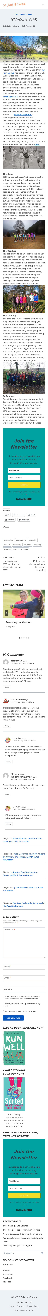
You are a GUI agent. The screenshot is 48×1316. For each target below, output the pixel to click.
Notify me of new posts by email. (20, 1011)
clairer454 (16, 661)
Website (8, 989)
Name (7, 966)
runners (27, 545)
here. (37, 144)
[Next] (41, 613)
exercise (32, 540)
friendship (17, 545)
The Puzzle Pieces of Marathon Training (21, 1230)
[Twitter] (22, 1302)
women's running (21, 549)
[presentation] (24, 604)
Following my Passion (18, 622)
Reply (7, 687)
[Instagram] (26, 1302)
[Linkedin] (30, 1302)
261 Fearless (21, 14)
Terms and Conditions (24, 1310)
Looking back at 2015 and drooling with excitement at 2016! (12, 563)
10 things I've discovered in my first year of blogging (37, 563)
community (21, 540)
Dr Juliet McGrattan (12, 26)
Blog (30, 14)
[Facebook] (17, 1302)
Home (11, 1306)
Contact (20, 1306)
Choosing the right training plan (18, 1245)
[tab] (19, 638)
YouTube (7, 1282)
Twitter (6, 1271)
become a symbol (23, 115)
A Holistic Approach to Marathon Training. (22, 1234)
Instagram (8, 1274)
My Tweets (8, 1264)
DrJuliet (17, 738)
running (37, 545)
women (7, 549)
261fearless (9, 540)
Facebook (7, 1278)
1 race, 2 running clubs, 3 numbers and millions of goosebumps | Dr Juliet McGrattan (24, 857)
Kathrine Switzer (10, 97)
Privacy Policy (33, 1306)
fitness (7, 545)
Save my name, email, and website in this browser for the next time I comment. (22, 997)
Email (7, 978)
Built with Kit (24, 499)
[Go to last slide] (6, 613)
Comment (9, 930)
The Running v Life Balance (15, 1226)
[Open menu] (43, 4)
